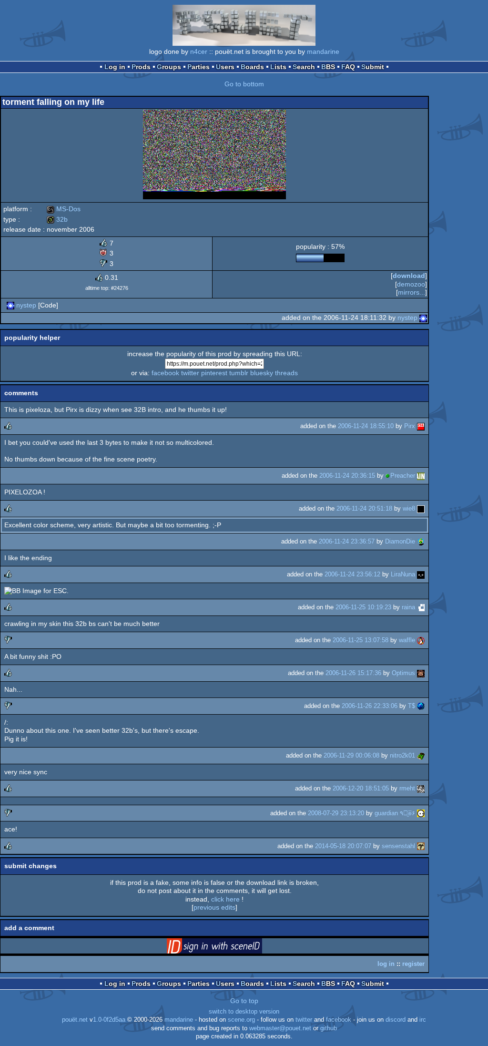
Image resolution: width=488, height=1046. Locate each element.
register (413, 963)
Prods (141, 67)
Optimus (403, 673)
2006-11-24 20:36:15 (347, 475)
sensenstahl (398, 846)
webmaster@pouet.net (280, 1028)
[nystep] (10, 305)
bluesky (261, 373)
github (328, 1028)
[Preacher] (421, 475)
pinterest (214, 373)
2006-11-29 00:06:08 (351, 755)
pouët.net (75, 1019)
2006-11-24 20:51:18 (364, 508)
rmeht (407, 788)
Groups (169, 67)
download (409, 275)
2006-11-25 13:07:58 (360, 640)
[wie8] (421, 508)
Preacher (402, 475)
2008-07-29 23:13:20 (336, 813)
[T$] (421, 705)
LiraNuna (403, 574)
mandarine (323, 51)
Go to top (244, 1001)
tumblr (238, 373)
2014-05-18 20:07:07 (343, 846)
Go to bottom (244, 84)
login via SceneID (229, 948)
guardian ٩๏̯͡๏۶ (395, 813)
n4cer (198, 51)
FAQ (348, 67)
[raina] (421, 607)
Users (225, 67)
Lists (278, 67)
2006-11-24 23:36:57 (347, 541)
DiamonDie (400, 541)
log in (386, 963)
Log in (114, 67)
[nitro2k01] (421, 755)
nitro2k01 (402, 755)
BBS (328, 67)
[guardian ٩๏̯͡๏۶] (421, 813)
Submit (372, 67)
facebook (165, 373)
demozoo (411, 284)
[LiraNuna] (421, 574)
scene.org (241, 1019)
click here (225, 899)
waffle (407, 640)
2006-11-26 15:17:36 (353, 673)
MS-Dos (64, 209)
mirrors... (411, 292)
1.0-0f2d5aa (109, 1019)
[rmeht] (421, 788)
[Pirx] (421, 426)
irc (422, 1019)
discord (396, 1019)
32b (57, 219)
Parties (198, 67)
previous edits (214, 907)
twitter (190, 373)
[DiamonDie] (421, 541)
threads (286, 373)
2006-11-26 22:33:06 (369, 705)
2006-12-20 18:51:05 (361, 788)
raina (408, 607)
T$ (411, 705)
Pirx (409, 426)
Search (304, 67)
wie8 (409, 508)
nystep (26, 305)
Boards (252, 67)
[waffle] (421, 640)
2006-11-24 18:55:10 (366, 426)
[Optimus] (421, 673)
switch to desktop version (244, 1011)
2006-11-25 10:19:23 (363, 607)
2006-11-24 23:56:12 (352, 574)
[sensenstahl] (421, 846)
